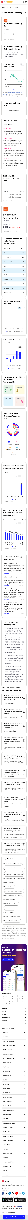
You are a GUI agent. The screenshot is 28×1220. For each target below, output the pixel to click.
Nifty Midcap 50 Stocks (8, 1054)
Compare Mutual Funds (8, 1162)
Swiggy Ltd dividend (9, 899)
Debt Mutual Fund (7, 1131)
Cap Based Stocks (7, 1166)
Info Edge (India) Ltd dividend (11, 903)
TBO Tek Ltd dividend (9, 912)
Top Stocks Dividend (8, 1106)
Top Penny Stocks (7, 1114)
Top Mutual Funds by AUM (9, 1123)
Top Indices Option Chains (9, 1045)
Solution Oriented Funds (8, 1140)
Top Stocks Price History (8, 1110)
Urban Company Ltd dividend (11, 908)
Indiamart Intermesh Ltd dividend (12, 916)
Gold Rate (5, 1170)
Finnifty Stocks (6, 1067)
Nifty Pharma (6, 1084)
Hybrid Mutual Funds (8, 1136)
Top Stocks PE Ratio (7, 1101)
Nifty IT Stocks (6, 1071)
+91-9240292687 (5, 1188)
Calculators (5, 1149)
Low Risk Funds (6, 1144)
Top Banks (5, 1157)
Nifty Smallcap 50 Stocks (8, 1058)
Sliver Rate (5, 1175)
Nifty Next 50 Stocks (7, 1049)
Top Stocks (5, 1032)
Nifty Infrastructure (7, 1097)
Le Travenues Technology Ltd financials (13, 874)
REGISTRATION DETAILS (7, 1211)
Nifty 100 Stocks (6, 1093)
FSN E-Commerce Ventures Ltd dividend (13, 891)
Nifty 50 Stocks (6, 1088)
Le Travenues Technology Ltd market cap (14, 878)
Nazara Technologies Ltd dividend (12, 920)
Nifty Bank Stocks (7, 1062)
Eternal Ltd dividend (9, 882)
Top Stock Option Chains (9, 1041)
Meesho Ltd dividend (9, 886)
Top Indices (5, 1036)
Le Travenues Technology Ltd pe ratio (13, 863)
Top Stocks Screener (8, 1153)
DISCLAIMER (17, 1211)
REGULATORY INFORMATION (8, 1212)
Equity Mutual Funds (8, 1127)
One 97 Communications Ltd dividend (13, 895)
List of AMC (5, 1118)
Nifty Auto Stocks (7, 1075)
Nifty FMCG (5, 1080)
